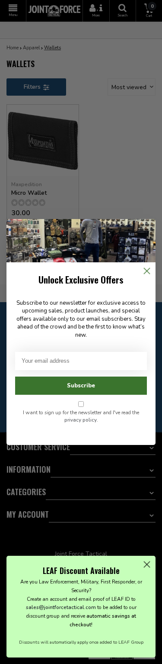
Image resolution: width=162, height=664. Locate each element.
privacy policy (80, 419)
